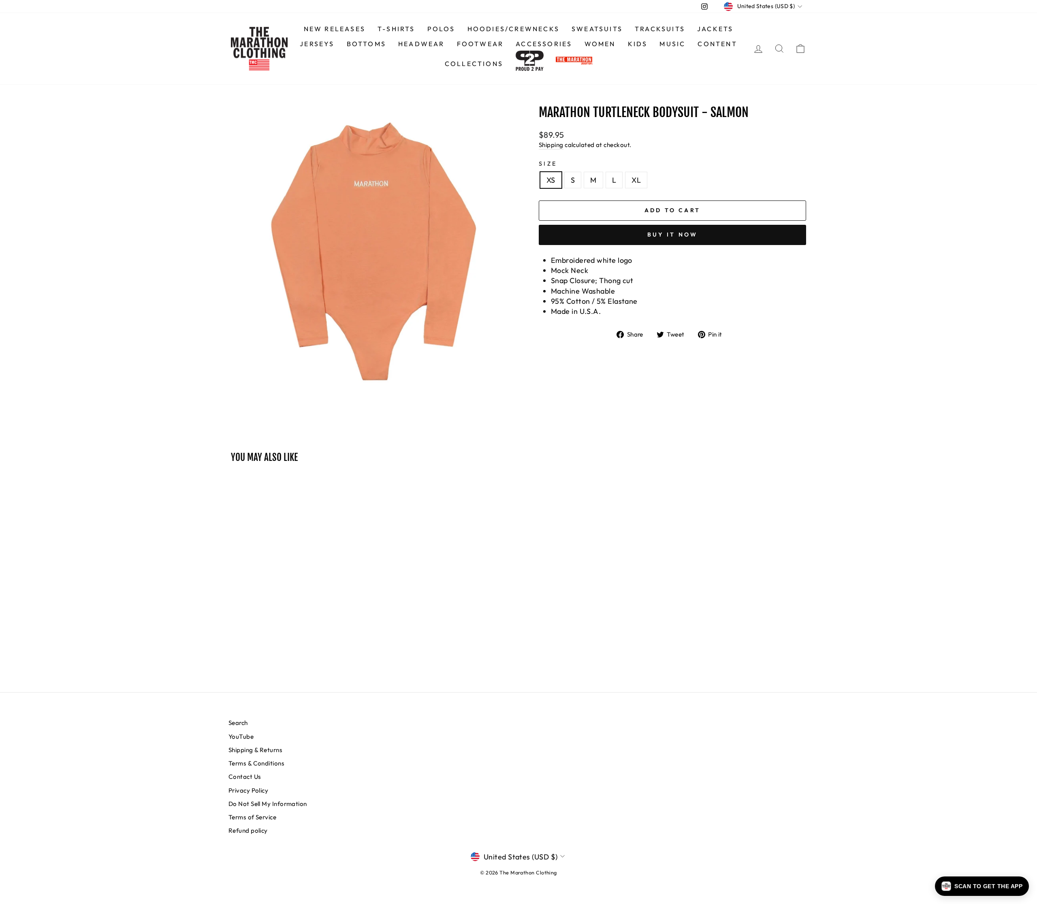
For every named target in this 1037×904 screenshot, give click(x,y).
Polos (441, 29)
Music (672, 44)
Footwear (480, 44)
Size (548, 163)
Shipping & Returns (255, 750)
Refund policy (248, 830)
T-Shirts (396, 29)
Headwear (421, 44)
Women (600, 44)
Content (717, 44)
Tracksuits (660, 29)
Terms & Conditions (256, 763)
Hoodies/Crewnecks (513, 29)
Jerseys (317, 44)
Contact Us (244, 776)
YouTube (241, 736)
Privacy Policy (248, 790)
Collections (474, 64)
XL (636, 180)
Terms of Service (252, 817)
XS (550, 180)
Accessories (544, 44)
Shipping (551, 145)
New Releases (334, 29)
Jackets (715, 29)
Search (238, 723)
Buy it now (672, 234)
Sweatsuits (597, 29)
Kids (638, 44)
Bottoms (366, 44)
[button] (982, 886)
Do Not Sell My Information (267, 804)
